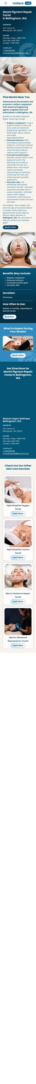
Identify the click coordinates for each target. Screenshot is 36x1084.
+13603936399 (9, 50)
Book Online (10, 227)
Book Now (9, 316)
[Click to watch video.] (18, 343)
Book (28, 3)
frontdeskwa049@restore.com (16, 53)
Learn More (18, 513)
